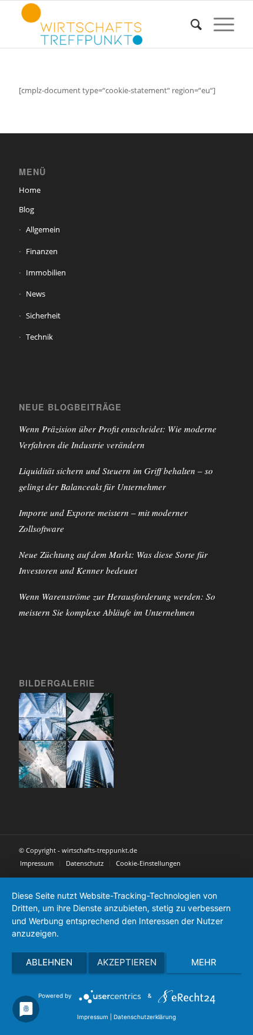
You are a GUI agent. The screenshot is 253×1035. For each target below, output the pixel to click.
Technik (39, 336)
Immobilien (46, 272)
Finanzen (42, 251)
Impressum (92, 1016)
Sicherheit (43, 315)
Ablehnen (49, 962)
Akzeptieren (127, 962)
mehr (204, 962)
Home (30, 190)
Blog (26, 209)
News (35, 293)
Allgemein (43, 229)
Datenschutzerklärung (145, 1016)
